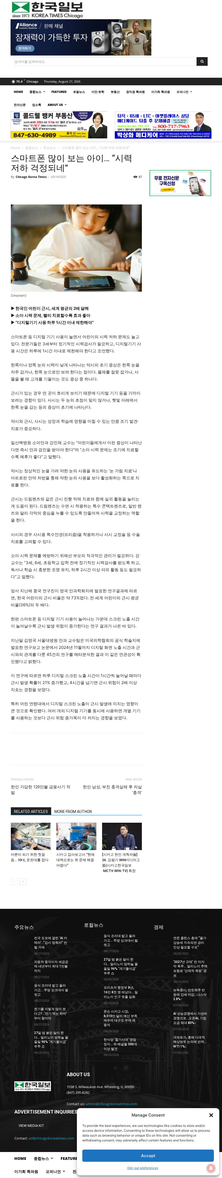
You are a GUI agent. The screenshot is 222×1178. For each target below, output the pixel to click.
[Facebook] (16, 189)
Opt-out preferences (142, 1168)
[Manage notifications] (211, 1168)
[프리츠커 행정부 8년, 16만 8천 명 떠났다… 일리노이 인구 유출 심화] (92, 991)
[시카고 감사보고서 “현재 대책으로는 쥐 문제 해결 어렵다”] (76, 836)
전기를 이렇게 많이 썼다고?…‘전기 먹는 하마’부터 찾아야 (50, 1013)
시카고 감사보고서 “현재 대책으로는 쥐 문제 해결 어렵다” (75, 859)
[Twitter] (28, 189)
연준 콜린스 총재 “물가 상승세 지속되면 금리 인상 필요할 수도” (189, 942)
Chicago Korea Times (31, 177)
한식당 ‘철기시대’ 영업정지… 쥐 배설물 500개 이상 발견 (120, 1044)
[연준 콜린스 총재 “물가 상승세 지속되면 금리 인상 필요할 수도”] (162, 941)
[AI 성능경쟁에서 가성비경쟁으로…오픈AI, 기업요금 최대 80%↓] (162, 1017)
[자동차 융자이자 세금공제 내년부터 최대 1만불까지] (22, 965)
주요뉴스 (49, 147)
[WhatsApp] (53, 189)
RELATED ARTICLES (31, 811)
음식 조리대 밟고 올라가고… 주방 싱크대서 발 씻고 (51, 990)
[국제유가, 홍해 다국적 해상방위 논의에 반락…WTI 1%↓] (162, 1041)
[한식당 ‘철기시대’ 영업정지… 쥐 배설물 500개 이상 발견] (92, 1043)
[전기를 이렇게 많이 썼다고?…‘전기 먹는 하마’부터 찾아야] (22, 1012)
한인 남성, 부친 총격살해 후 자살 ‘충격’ (112, 790)
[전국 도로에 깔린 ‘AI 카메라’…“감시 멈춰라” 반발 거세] (22, 941)
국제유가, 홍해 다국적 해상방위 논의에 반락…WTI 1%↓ (190, 1042)
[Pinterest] (41, 189)
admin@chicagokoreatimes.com (111, 1103)
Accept (148, 1155)
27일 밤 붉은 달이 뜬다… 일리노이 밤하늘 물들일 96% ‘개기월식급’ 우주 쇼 (51, 1039)
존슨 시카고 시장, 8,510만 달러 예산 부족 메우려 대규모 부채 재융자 (120, 1018)
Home (15, 147)
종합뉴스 (31, 147)
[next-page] (22, 881)
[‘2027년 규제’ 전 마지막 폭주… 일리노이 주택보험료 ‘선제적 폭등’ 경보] (162, 965)
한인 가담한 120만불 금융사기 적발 (40, 790)
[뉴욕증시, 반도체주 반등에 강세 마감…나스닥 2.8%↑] (162, 993)
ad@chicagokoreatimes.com (51, 1138)
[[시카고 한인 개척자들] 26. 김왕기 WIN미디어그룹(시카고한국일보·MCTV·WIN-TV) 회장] (122, 836)
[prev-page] (14, 881)
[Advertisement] (180, 239)
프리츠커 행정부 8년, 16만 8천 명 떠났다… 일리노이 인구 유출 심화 (121, 992)
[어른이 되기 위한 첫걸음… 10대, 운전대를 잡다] (31, 836)
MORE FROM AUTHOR (73, 811)
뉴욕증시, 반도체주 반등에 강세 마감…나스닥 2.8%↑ (190, 994)
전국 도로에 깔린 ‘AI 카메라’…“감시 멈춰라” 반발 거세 (50, 942)
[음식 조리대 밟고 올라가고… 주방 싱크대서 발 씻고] (22, 989)
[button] (211, 1115)
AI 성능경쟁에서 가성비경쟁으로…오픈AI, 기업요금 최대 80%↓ (190, 1018)
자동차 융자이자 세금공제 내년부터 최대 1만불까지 (51, 966)
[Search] (202, 61)
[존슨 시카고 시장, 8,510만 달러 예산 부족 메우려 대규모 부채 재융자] (92, 1015)
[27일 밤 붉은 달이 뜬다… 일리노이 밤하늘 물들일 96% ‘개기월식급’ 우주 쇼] (22, 1036)
